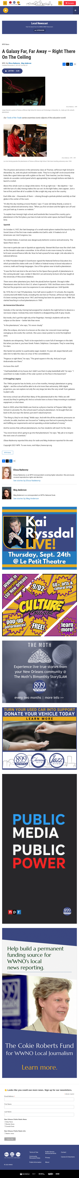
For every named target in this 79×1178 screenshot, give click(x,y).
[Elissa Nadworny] (6, 473)
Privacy (47, 1157)
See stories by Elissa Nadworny (26, 480)
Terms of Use (33, 1152)
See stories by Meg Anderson (26, 498)
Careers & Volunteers (68, 1157)
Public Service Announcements (50, 1152)
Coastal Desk (10, 1126)
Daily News (9, 1122)
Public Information (35, 1162)
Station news (10, 1133)
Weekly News (10, 1124)
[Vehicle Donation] (39, 738)
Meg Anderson (26, 63)
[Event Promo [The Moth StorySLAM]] (39, 672)
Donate (70, 3)
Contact (63, 1152)
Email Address (9, 1096)
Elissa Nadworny (14, 63)
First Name (8, 1104)
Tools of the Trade (14, 118)
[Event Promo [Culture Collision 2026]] (39, 605)
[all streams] (76, 10)
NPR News (5, 44)
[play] (5, 10)
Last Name (7, 1112)
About (47, 1162)
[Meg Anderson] (6, 493)
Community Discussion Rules (34, 1157)
